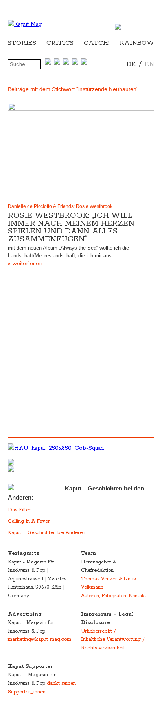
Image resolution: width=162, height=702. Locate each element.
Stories (22, 43)
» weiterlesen (25, 263)
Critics (60, 43)
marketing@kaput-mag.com (39, 639)
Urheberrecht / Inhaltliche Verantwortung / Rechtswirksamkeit (112, 639)
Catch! (96, 43)
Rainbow (137, 43)
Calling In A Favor (29, 521)
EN (149, 64)
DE (131, 64)
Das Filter (20, 510)
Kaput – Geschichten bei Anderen (46, 533)
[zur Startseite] (25, 24)
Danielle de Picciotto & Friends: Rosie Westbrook (60, 206)
